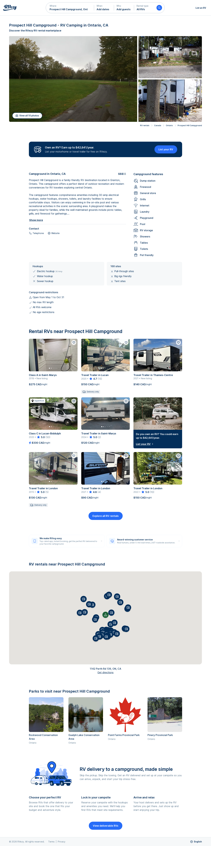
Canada (157, 125)
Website (55, 233)
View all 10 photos (29, 115)
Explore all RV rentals (106, 515)
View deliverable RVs (105, 825)
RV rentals (144, 125)
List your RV (165, 149)
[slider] (93, 379)
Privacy (61, 841)
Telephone (38, 233)
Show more (36, 220)
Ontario (169, 125)
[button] (70, 7)
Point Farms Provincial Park (124, 735)
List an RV (201, 8)
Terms (51, 841)
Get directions (105, 672)
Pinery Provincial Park (160, 735)
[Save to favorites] (73, 342)
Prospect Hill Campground (190, 125)
